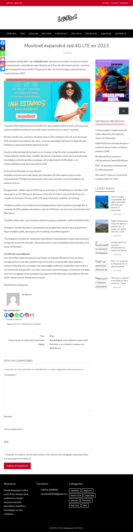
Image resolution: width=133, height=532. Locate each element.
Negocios (46, 33)
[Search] (123, 110)
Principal (12, 33)
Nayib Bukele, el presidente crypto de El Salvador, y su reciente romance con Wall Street (69, 342)
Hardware (106, 33)
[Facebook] (6, 315)
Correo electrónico (14, 429)
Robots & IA (61, 33)
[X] (11, 315)
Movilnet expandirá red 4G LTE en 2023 (66, 46)
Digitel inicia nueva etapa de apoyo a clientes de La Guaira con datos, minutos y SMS (112, 147)
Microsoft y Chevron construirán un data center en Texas (120, 281)
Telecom (33, 33)
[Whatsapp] (16, 315)
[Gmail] (31, 315)
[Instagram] (26, 315)
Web (23, 33)
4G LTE (18, 324)
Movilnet (37, 324)
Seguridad (120, 33)
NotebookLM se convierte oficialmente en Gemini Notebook (119, 246)
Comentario (10, 374)
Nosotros (105, 3)
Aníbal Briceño (27, 324)
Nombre (8, 416)
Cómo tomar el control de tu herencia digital (26, 340)
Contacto (114, 3)
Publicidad (124, 3)
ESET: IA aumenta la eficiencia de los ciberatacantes (119, 264)
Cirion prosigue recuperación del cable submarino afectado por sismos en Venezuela (111, 134)
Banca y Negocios (19, 284)
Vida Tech (76, 33)
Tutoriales (91, 33)
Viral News (68, 528)
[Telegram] (21, 315)
